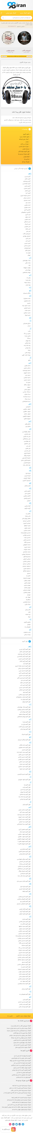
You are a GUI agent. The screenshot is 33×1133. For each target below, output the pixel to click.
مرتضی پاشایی (26, 561)
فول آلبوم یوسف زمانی (24, 1007)
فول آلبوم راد (27, 785)
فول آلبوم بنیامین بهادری (24, 709)
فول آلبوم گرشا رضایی (24, 909)
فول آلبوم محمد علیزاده (24, 950)
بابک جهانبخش (26, 260)
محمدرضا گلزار (26, 557)
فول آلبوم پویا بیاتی (25, 729)
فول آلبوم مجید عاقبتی (24, 931)
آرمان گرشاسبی (26, 183)
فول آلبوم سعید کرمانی (24, 819)
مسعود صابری (27, 568)
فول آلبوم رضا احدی (25, 790)
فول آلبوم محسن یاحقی (24, 941)
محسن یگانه (27, 542)
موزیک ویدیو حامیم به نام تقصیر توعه (21, 1097)
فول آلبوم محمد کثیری (24, 952)
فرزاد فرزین (27, 476)
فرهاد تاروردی (27, 478)
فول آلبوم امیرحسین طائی (23, 678)
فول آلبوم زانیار (26, 804)
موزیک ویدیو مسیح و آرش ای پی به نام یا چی (19, 1105)
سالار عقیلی (27, 366)
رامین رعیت (27, 336)
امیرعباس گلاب (26, 234)
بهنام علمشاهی (26, 272)
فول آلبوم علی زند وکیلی (24, 866)
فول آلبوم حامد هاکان (24, 745)
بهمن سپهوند (26, 268)
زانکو (29, 360)
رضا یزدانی (27, 348)
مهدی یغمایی (26, 592)
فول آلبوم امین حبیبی (24, 687)
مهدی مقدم (27, 588)
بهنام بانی (27, 270)
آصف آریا (28, 193)
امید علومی (27, 219)
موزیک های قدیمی (24, 146)
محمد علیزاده (27, 549)
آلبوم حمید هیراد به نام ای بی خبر (22, 1063)
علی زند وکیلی (26, 436)
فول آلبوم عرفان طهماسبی (23, 859)
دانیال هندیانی (26, 323)
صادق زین (27, 426)
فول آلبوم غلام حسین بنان (23, 881)
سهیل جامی (27, 389)
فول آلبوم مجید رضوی (24, 929)
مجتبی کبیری (26, 523)
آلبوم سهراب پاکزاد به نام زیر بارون (22, 1068)
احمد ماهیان (27, 207)
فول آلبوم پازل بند (25, 724)
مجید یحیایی (27, 530)
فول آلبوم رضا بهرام (25, 792)
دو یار (29, 326)
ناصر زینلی (27, 610)
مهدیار (28, 595)
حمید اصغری (27, 308)
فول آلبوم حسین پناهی (24, 754)
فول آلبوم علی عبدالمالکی (24, 869)
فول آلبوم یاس (26, 999)
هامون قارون (27, 622)
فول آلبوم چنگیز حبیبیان (24, 740)
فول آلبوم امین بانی (25, 685)
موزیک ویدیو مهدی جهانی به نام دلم (21, 1109)
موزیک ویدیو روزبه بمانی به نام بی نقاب (21, 1090)
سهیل (28, 387)
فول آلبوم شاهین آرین (24, 829)
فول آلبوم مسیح (26, 962)
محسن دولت (27, 537)
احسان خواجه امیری (25, 195)
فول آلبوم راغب (26, 787)
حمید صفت (27, 310)
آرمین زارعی (27, 186)
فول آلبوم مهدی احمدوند (24, 969)
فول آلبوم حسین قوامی (24, 759)
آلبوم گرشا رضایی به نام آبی (24, 1072)
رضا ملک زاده (27, 345)
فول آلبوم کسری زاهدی (24, 897)
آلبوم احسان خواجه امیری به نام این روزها (20, 1060)
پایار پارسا (28, 280)
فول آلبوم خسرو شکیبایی (24, 774)
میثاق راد (28, 599)
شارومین (28, 407)
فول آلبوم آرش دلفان (25, 652)
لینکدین (13, 1124)
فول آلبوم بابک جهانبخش (23, 707)
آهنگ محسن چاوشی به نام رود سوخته (21, 1038)
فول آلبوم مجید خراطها (24, 926)
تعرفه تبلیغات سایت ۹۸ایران (23, 1016)
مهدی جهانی (27, 580)
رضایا (29, 350)
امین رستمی (27, 246)
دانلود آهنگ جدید (25, 13)
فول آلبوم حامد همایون (24, 747)
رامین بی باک (27, 333)
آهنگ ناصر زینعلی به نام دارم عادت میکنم (20, 1035)
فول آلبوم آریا (26, 663)
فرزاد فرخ (28, 473)
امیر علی (28, 231)
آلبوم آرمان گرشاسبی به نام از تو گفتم (21, 1065)
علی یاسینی (27, 451)
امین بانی (28, 241)
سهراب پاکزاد (27, 385)
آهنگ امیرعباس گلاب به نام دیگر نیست (21, 1026)
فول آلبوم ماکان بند (25, 924)
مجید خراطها (27, 526)
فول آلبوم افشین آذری (24, 673)
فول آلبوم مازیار (26, 919)
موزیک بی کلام (25, 144)
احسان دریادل (27, 198)
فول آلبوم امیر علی (25, 680)
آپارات (10, 1124)
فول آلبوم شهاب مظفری (24, 837)
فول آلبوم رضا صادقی (25, 794)
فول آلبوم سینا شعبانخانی (23, 824)
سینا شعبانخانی (26, 401)
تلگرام (23, 1124)
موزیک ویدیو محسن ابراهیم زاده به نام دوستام (19, 1100)
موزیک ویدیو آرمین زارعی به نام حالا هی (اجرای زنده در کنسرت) (17, 1094)
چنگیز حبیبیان (26, 293)
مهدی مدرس (27, 585)
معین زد (28, 576)
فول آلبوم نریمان (26, 989)
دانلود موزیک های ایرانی (11, 1120)
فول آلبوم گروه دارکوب (24, 914)
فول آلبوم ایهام (26, 702)
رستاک (28, 338)
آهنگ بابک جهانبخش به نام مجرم (22, 1042)
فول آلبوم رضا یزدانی (25, 799)
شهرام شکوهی (26, 416)
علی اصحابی (27, 434)
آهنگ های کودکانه (24, 139)
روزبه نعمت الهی (26, 355)
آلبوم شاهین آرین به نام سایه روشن (21, 1070)
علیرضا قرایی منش (25, 460)
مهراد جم (28, 597)
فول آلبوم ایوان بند (25, 699)
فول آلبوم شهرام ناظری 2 (24, 844)
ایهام (29, 255)
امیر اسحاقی (27, 222)
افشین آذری (27, 210)
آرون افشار (27, 191)
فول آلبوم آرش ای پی (24, 649)
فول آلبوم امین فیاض (24, 690)
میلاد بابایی (27, 604)
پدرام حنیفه (27, 282)
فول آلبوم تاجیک (26, 734)
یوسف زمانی (27, 634)
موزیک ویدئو (25, 162)
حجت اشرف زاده (26, 306)
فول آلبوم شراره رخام (25, 832)
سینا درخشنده (26, 397)
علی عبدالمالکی (26, 439)
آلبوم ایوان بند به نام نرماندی (23, 1077)
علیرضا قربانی (27, 463)
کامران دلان (27, 493)
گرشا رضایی (27, 506)
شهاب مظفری (26, 411)
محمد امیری (27, 547)
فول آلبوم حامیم (26, 750)
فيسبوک (20, 1124)
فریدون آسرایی (26, 480)
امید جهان (27, 217)
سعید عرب (27, 375)
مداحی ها (26, 159)
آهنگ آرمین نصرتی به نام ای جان (22, 1045)
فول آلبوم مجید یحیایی (24, 933)
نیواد (29, 617)
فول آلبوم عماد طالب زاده (24, 876)
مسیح (28, 573)
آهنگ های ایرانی (11, 13)
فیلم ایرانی (26, 157)
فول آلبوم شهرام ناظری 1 (24, 841)
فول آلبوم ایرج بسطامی (24, 694)
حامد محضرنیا (27, 298)
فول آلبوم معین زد (25, 967)
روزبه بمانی (27, 352)
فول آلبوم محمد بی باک (24, 948)
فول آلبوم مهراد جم (25, 981)
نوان (29, 612)
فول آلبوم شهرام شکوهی (24, 839)
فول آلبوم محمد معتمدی (24, 955)
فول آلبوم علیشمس (25, 873)
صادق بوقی (27, 424)
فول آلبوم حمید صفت (24, 764)
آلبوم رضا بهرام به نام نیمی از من (22, 1056)
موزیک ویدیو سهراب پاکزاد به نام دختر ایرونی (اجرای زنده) (16, 1107)
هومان (28, 624)
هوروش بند (27, 627)
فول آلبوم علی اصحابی (24, 861)
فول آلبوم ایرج (26, 692)
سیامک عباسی (26, 392)
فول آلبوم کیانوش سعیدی (23, 904)
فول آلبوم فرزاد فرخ (25, 886)
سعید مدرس (27, 380)
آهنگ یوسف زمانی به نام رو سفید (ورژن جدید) (19, 1028)
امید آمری (27, 214)
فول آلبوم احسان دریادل (24, 668)
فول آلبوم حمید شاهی (24, 762)
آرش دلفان (27, 179)
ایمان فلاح (27, 250)
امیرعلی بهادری (26, 236)
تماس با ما (10, 1016)
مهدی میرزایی (26, 590)
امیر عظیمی (27, 226)
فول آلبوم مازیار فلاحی (24, 921)
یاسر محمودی (27, 632)
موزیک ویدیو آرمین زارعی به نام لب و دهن (20, 1088)
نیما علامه (27, 614)
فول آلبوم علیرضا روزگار (24, 871)
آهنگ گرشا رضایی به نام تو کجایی (22, 1040)
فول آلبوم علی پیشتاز (24, 864)
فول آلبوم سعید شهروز (24, 817)
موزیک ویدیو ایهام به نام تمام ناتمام (21, 1102)
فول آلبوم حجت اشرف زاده (23, 752)
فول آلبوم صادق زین (25, 849)
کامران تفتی (27, 491)
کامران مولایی (27, 496)
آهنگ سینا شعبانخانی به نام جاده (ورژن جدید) (19, 1031)
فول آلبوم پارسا (26, 722)
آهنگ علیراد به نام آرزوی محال (23, 1047)
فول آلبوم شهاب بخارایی (24, 834)
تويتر (16, 1124)
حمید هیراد (27, 315)
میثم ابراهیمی (26, 602)
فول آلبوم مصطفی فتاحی (23, 964)
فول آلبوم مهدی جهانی (24, 972)
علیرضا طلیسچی (26, 458)
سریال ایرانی (26, 149)
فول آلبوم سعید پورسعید (23, 814)
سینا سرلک (27, 399)
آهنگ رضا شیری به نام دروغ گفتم (22, 1033)
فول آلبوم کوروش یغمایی (23, 899)
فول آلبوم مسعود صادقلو (24, 960)
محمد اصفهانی (26, 545)
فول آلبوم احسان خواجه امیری (22, 666)
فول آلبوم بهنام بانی (25, 712)
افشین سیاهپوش (25, 212)
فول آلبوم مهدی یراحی (24, 976)
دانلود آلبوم (26, 134)
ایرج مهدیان (27, 248)
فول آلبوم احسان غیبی (24, 671)
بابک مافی (27, 263)
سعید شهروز (27, 373)
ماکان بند (28, 514)
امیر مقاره (27, 229)
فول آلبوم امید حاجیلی (24, 675)
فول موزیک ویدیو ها (23, 154)
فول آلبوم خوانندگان (23, 151)
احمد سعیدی (27, 200)
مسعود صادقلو (26, 571)
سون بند (28, 382)
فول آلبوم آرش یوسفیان (24, 654)
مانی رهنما (27, 516)
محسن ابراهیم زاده (25, 533)
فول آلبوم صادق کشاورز (24, 851)
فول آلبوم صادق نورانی (24, 854)
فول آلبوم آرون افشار (25, 661)
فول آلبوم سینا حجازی (24, 822)
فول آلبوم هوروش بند (24, 994)
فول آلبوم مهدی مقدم (24, 974)
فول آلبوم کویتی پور (25, 901)
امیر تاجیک (27, 224)
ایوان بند (28, 253)
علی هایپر (27, 448)
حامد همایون (27, 301)
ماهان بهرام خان (26, 518)
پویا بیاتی (28, 285)
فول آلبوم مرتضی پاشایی (24, 957)
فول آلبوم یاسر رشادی (24, 1004)
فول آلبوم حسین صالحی (24, 757)
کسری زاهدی (27, 498)
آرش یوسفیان (26, 181)
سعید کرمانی (27, 377)
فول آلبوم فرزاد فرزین (24, 889)
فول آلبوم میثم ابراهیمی (24, 983)
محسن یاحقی (26, 540)
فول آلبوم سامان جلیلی (24, 810)
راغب (29, 331)
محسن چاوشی (26, 535)
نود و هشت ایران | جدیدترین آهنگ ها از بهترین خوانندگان (16, 5)
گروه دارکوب (27, 508)
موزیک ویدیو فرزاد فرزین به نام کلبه (21, 1085)
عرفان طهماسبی (26, 432)
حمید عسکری (27, 313)
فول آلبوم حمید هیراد (25, 769)
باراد (29, 265)
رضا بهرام (28, 341)
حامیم (28, 303)
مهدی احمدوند (26, 578)
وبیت (19, 1120)
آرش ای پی (27, 176)
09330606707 (12, 26)
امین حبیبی (27, 243)
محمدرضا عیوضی (26, 554)
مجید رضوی (27, 528)
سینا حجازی (27, 394)
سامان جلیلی (27, 368)
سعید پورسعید (26, 370)
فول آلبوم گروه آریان (25, 911)
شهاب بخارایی (26, 409)
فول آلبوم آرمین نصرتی (24, 659)
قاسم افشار (27, 486)
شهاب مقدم (27, 414)
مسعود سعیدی (26, 566)
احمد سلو (28, 203)
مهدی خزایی (27, 583)
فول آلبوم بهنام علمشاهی (23, 717)
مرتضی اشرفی (26, 559)
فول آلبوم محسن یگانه (24, 943)
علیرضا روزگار (27, 455)
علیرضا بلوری (27, 453)
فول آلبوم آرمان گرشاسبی (23, 656)
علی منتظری (27, 443)
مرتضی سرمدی (26, 564)
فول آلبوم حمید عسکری (24, 766)
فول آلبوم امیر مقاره (25, 683)
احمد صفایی (27, 205)
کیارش (28, 501)
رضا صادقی (27, 343)
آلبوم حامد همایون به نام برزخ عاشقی (21, 1075)
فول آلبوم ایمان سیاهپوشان (23, 697)
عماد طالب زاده (26, 465)
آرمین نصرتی (27, 188)
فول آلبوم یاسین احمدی (24, 1002)
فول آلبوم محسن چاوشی (24, 938)
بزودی (27, 142)
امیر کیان (28, 238)
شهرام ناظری (27, 419)
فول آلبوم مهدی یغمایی (24, 979)
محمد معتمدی (26, 552)
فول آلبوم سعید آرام (25, 812)
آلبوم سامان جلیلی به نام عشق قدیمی (21, 1058)
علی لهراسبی (27, 441)
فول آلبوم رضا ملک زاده (24, 797)
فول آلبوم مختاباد (26, 945)
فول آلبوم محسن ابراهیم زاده (23, 936)
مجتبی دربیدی (26, 521)
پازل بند (28, 278)
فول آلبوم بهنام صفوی (24, 714)
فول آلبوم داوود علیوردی (24, 779)
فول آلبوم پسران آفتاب (24, 727)
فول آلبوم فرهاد (26, 891)
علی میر (28, 446)
